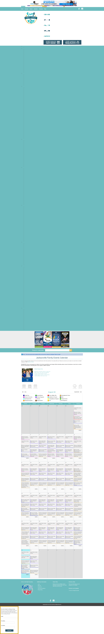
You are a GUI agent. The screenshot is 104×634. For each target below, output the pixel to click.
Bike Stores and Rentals (29, 245)
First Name (3, 620)
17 (30, 493)
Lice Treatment (27, 155)
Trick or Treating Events (29, 328)
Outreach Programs (28, 226)
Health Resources (25, 139)
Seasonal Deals (27, 324)
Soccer (26, 296)
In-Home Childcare (28, 55)
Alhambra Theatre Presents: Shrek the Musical (77, 413)
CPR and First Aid (28, 147)
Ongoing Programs (28, 400)
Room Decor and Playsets (29, 259)
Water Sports (27, 305)
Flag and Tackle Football (29, 275)
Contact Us (40, 586)
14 (65, 462)
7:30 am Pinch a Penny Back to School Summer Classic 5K (78, 417)
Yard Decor (26, 204)
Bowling (26, 92)
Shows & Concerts (28, 397)
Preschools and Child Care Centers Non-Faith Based (34, 61)
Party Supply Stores (28, 197)
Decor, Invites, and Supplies (29, 181)
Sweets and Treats (28, 262)
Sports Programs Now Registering (30, 299)
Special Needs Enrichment (29, 233)
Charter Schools (27, 50)
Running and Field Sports (29, 291)
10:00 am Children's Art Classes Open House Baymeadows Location (77, 475)
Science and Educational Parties (30, 199)
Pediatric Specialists (28, 160)
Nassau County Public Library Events (51, 442)
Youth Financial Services (29, 85)
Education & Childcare (26, 48)
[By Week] (29, 386)
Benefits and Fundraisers (29, 311)
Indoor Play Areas (28, 109)
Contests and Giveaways (29, 313)
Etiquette (26, 217)
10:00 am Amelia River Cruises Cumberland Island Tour (43, 455)
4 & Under (26, 206)
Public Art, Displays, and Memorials (31, 119)
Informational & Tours (65, 395)
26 (48, 521)
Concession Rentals (28, 179)
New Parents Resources (29, 79)
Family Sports (27, 274)
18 (39, 493)
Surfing (26, 300)
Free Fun (26, 101)
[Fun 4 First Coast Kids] (31, 17)
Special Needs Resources (29, 81)
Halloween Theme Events (29, 317)
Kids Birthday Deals (28, 191)
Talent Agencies (27, 84)
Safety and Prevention (28, 230)
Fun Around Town (25, 86)
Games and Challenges (29, 103)
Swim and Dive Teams (28, 301)
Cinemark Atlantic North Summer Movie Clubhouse (51, 450)
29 (74, 521)
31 (30, 550)
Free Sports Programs (28, 276)
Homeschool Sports (28, 282)
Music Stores (27, 258)
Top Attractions (27, 133)
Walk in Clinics (27, 166)
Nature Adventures (28, 117)
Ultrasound (26, 164)
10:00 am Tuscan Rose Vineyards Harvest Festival (77, 528)
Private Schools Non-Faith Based (30, 63)
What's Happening (25, 308)
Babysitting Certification (29, 208)
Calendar (26, 8)
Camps (23, 46)
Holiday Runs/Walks (28, 320)
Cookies (26, 180)
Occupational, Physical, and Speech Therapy (32, 157)
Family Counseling (28, 151)
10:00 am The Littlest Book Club (25, 557)
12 (48, 462)
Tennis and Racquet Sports (29, 303)
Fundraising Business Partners (30, 77)
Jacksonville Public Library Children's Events (42, 442)
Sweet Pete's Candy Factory (77, 408)
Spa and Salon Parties (28, 201)
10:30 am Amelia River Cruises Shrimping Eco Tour (78, 513)
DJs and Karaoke (28, 182)
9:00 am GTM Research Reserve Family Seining (77, 450)
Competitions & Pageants (54, 398)
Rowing (26, 290)
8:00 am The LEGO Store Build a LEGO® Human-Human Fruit (34, 513)
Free (50, 400)
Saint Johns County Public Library (51, 437)
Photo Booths (27, 198)
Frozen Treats (27, 254)
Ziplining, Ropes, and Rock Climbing (31, 138)
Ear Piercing (27, 251)
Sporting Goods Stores (28, 261)
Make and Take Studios (29, 113)
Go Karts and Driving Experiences (30, 104)
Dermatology (27, 149)
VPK (25, 72)
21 (65, 493)
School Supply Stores (28, 260)
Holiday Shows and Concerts (30, 321)
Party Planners (27, 196)
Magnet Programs (28, 58)
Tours (26, 134)
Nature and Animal (28, 225)
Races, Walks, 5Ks (52, 395)
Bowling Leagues (27, 270)
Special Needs (40, 395)
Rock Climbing (27, 289)
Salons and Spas (27, 123)
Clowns (26, 178)
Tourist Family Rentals (28, 263)
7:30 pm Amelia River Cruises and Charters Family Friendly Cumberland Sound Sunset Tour (25, 485)
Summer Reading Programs (29, 238)
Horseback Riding (28, 283)
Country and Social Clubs (29, 94)
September (76, 391)
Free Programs (27, 220)
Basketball (26, 269)
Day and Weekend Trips (29, 96)
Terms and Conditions (41, 588)
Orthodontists (27, 158)
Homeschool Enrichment (29, 221)
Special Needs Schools (28, 66)
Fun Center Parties (28, 188)
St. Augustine (44, 6)
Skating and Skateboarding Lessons (31, 295)
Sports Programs (25, 265)
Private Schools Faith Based (29, 62)
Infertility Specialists (28, 154)
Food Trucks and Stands (29, 186)
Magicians (26, 192)
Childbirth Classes (28, 145)
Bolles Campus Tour (38, 369)
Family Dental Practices (29, 152)
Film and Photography (28, 219)
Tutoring (26, 70)
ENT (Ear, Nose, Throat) (29, 150)
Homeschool (27, 54)
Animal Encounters (28, 88)
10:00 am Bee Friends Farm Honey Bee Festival (78, 483)
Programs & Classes (25, 205)
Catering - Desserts (28, 175)
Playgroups (26, 80)
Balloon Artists (27, 170)
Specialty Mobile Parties (29, 202)
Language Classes (28, 222)
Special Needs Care (28, 163)
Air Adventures (27, 87)
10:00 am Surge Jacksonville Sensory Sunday (25, 455)
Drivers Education (28, 216)
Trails (25, 136)
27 (57, 521)
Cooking (26, 211)
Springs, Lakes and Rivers (29, 127)
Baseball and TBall (28, 268)
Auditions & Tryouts (53, 397)
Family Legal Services (28, 75)
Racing (26, 288)
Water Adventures (28, 137)
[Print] (74, 386)
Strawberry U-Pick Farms (29, 327)
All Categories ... (64, 400)
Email (2, 616)
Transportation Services (29, 68)
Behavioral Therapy (28, 141)
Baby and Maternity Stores (29, 243)
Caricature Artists (28, 173)
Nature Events (40, 400)
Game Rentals (27, 189)
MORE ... (80, 430)
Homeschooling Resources (29, 78)
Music (26, 224)
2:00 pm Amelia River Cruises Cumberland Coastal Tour (25, 479)
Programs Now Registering (29, 229)
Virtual (26, 239)
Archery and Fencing (28, 267)
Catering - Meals (27, 176)
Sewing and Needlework (29, 232)
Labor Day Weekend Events (29, 322)
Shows (26, 325)
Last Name (3, 625)
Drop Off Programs (28, 51)
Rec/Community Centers (29, 122)
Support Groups (27, 83)
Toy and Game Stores (28, 264)
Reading (26, 64)
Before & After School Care (29, 49)
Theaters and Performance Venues (31, 132)
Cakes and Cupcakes (28, 172)
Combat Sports (27, 272)
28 (65, 521)
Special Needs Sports (28, 298)
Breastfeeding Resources (29, 144)
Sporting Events (28, 398)
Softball (26, 297)
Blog (45, 8)
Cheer (26, 271)
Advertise (36, 8)
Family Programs (27, 218)
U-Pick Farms (27, 329)
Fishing (26, 100)
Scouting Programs (28, 231)
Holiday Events (27, 318)
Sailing (26, 292)
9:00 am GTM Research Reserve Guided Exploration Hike (77, 427)
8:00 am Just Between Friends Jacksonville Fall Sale (25, 446)
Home (22, 8)
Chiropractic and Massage (29, 146)
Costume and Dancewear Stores (30, 250)
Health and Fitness (28, 280)
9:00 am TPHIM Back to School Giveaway (78, 446)
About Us (39, 585)
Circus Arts (26, 209)
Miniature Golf (27, 114)
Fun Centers (27, 102)
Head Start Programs (28, 53)
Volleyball (26, 304)
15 (74, 462)
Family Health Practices (29, 153)
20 (57, 493)
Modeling (26, 223)
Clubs (26, 210)
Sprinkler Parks (27, 128)
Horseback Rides (27, 107)
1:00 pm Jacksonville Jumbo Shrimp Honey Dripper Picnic (25, 571)
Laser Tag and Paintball (29, 111)
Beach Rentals (27, 244)
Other (62, 397)
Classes (38, 398)
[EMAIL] (80, 386)
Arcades (26, 89)
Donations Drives (27, 314)
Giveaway (41, 8)
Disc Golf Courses (28, 97)
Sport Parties (27, 203)
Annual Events (27, 309)
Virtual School (27, 71)
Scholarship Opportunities (29, 65)
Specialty (26, 234)
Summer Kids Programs (29, 237)
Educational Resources (29, 52)
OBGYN (26, 156)
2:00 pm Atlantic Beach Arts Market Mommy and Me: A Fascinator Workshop (25, 542)
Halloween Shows (28, 316)
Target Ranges (27, 130)
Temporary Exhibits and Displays (30, 131)
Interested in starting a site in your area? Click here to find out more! (60, 586)
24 (30, 521)
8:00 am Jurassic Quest (77, 421)
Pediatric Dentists (28, 159)
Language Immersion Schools (30, 57)
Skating (26, 124)
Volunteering (27, 241)
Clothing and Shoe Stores (29, 247)
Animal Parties (27, 168)
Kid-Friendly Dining (28, 256)
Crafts (26, 212)
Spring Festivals (27, 326)
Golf (25, 277)
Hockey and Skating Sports (29, 281)
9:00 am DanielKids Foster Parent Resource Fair (77, 500)
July (25, 391)
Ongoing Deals (27, 323)
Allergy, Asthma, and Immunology (30, 140)
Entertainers (27, 183)
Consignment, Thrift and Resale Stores (31, 249)
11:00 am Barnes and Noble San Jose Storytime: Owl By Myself (78, 542)
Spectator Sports (27, 125)
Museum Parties (27, 194)
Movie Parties (27, 193)
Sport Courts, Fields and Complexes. (31, 126)
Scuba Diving (27, 294)
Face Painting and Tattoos (29, 184)
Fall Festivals (27, 315)
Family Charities (27, 74)
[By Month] (24, 386)
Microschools (27, 59)
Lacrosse (26, 284)
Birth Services (27, 143)
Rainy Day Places (28, 120)
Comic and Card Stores (29, 248)
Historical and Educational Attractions (31, 106)
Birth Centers (27, 142)
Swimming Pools (27, 129)
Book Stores (27, 246)
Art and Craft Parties (28, 169)
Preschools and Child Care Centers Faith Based (33, 60)
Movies (26, 115)
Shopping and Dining (26, 242)
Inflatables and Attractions (29, 190)
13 (57, 462)
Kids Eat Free (27, 257)
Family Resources (25, 73)
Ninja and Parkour (28, 286)
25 (39, 521)
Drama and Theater (28, 215)
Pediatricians (27, 162)
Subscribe (9, 630)
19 (48, 493)
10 (30, 462)
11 (39, 462)
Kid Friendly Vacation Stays (29, 110)
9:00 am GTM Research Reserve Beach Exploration (77, 469)
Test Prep (26, 67)
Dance (26, 213)
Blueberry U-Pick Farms (29, 312)
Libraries (26, 112)
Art (25, 207)
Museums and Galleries (29, 116)
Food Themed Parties (28, 185)
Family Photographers (28, 76)
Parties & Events (25, 167)
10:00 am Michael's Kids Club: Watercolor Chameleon (78, 505)
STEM (26, 235)
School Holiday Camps (28, 47)
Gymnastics (27, 278)
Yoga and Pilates (27, 307)
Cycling (26, 273)
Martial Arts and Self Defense (30, 285)
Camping (26, 93)
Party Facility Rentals (28, 195)
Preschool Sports (27, 287)
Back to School (27, 310)
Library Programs (40, 397)
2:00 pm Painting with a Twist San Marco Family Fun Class (25, 533)
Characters (26, 177)
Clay (64, 6)
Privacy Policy (40, 589)
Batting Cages (27, 90)
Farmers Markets (28, 252)
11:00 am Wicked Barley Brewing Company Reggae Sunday (25, 567)
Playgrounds (27, 118)
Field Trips (26, 99)
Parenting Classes (28, 228)
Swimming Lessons (28, 302)
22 (74, 493)
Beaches (26, 91)
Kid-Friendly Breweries (28, 255)
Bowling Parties (27, 171)
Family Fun (27, 395)
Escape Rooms (27, 98)
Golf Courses (27, 105)
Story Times (27, 236)
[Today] (35, 386)
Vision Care (27, 165)
